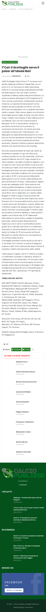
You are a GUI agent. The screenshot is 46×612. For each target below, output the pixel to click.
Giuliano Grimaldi (23, 452)
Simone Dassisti (22, 402)
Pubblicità (23, 485)
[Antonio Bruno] (9, 444)
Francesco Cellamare (25, 422)
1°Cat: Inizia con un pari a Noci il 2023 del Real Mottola (28, 509)
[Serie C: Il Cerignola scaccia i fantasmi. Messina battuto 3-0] (7, 520)
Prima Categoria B (10, 62)
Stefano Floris (21, 362)
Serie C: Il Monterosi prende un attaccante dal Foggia (25, 557)
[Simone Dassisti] (9, 404)
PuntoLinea (29, 607)
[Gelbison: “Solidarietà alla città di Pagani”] (7, 500)
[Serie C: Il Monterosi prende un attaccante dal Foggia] (7, 558)
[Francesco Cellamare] (9, 424)
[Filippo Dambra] (9, 414)
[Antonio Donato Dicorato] (9, 384)
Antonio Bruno (22, 442)
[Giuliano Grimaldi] (9, 454)
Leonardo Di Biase (23, 392)
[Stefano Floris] (9, 364)
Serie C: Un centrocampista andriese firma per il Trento (28, 537)
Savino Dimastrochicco (25, 372)
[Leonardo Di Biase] (9, 394)
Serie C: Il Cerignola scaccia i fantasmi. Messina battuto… (25, 519)
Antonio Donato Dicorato (26, 382)
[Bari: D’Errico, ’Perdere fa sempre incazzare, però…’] (7, 548)
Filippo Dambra (22, 412)
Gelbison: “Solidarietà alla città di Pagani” (27, 499)
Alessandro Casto (23, 432)
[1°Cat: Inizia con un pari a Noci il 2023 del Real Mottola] (7, 510)
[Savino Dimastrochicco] (9, 374)
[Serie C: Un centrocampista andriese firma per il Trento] (7, 538)
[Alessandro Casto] (9, 434)
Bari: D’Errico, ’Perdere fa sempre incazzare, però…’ (26, 547)
